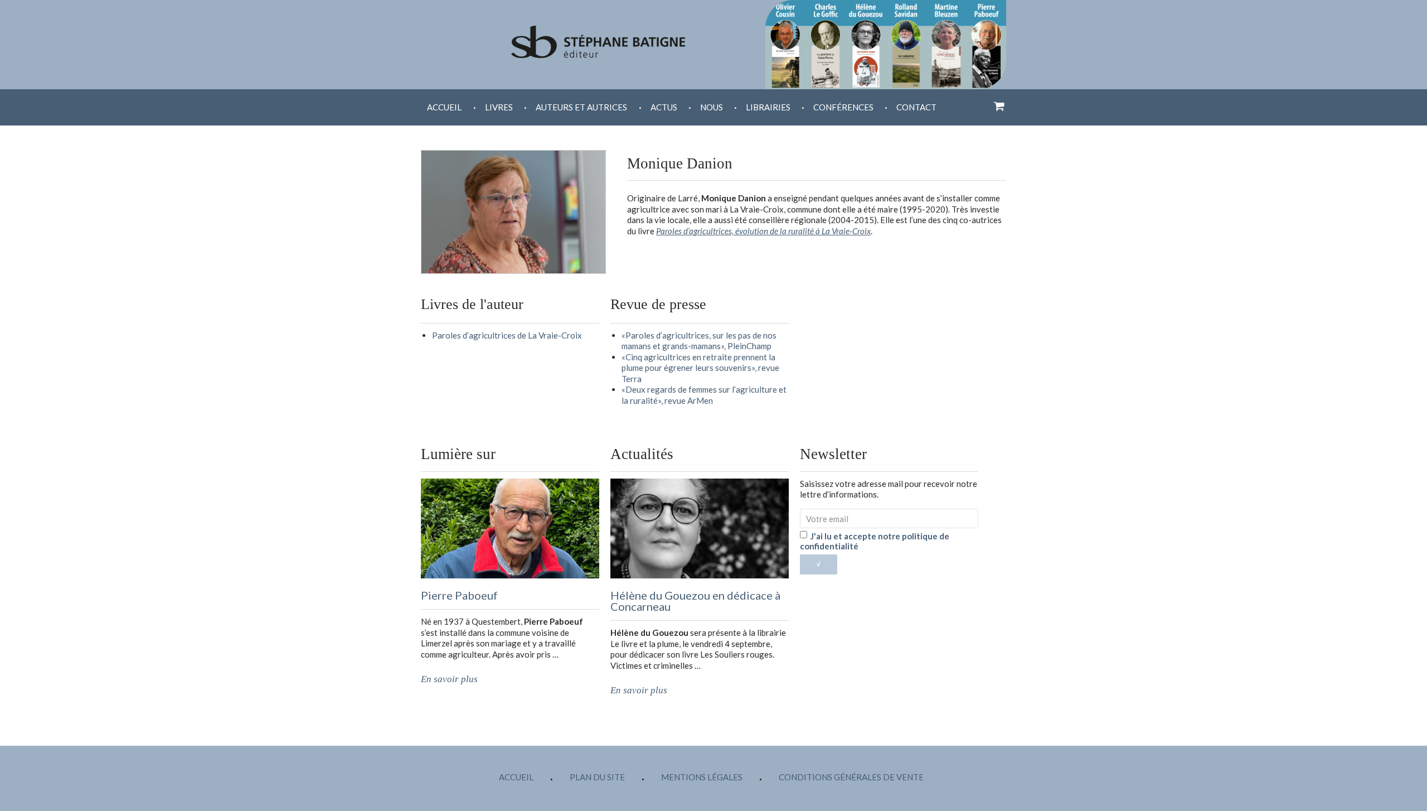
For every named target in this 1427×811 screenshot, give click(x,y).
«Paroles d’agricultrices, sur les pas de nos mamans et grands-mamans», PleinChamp (699, 340)
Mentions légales (701, 777)
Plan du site (597, 777)
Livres (499, 107)
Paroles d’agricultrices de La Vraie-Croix (507, 335)
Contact (916, 107)
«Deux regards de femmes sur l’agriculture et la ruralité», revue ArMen (704, 395)
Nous (711, 107)
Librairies (768, 107)
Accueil (444, 107)
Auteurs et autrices (581, 107)
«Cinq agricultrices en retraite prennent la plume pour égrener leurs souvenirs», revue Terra (700, 368)
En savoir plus (449, 679)
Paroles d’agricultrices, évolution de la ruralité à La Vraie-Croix (763, 231)
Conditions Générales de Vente (851, 777)
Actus (664, 107)
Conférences (843, 107)
